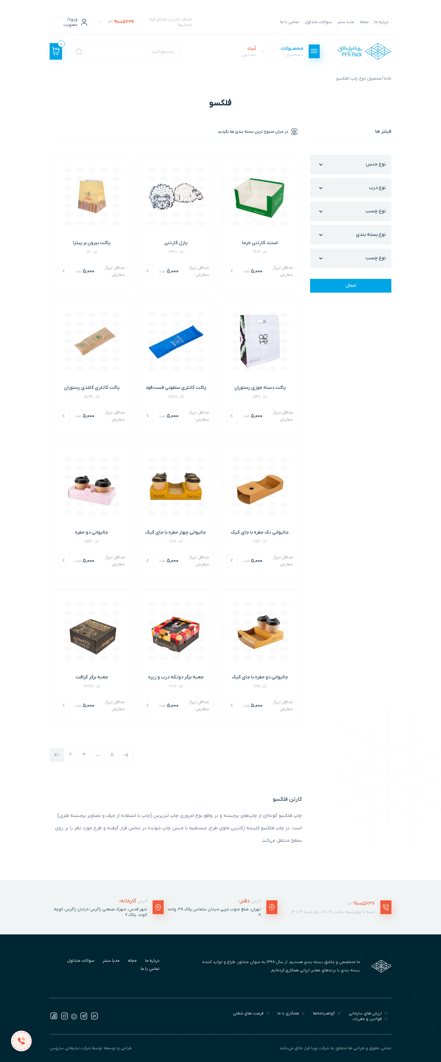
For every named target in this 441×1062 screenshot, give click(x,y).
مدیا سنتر (345, 22)
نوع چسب (376, 211)
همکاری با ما (288, 1013)
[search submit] (79, 51)
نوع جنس (376, 164)
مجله (364, 22)
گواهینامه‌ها (324, 1013)
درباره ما (381, 22)
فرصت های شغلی (248, 1013)
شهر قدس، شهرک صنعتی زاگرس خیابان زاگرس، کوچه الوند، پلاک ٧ (100, 912)
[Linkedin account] (94, 1018)
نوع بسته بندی (371, 234)
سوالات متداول (318, 22)
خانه (387, 78)
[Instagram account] (64, 1018)
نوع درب (377, 187)
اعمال (351, 285)
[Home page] (364, 51)
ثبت (249, 51)
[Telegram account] (84, 1018)
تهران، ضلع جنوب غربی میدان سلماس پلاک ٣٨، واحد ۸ (214, 912)
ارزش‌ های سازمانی (365, 1013)
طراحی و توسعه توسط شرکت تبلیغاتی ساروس (91, 1048)
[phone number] (21, 1041)
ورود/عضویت (70, 22)
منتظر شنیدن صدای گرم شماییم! (149, 22)
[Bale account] (74, 1018)
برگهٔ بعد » (125, 755)
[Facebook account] (54, 1018)
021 (361, 903)
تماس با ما (289, 22)
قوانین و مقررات (367, 1019)
